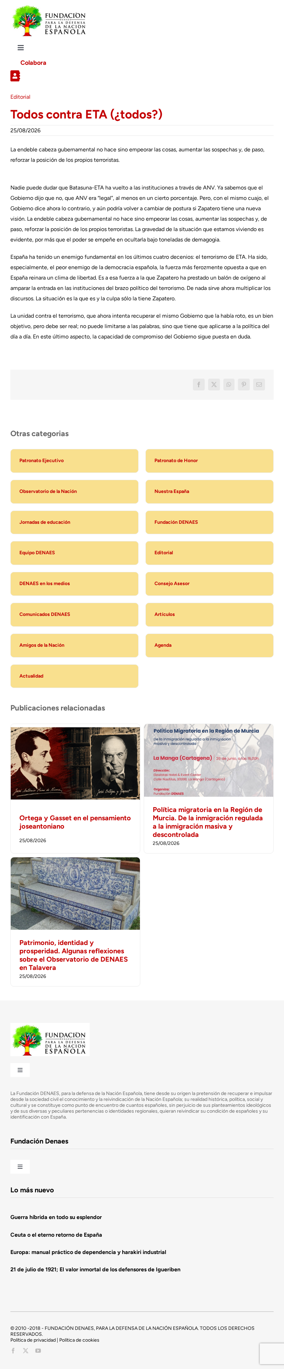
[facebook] (13, 1350)
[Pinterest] (243, 384)
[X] (214, 384)
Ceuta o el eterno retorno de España (56, 1234)
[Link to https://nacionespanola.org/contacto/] (139, 75)
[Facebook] (198, 384)
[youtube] (38, 1350)
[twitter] (25, 1350)
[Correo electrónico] (259, 384)
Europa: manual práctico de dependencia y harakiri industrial (88, 1252)
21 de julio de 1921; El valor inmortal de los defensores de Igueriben (95, 1269)
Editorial (20, 97)
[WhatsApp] (229, 384)
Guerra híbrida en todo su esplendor (56, 1217)
